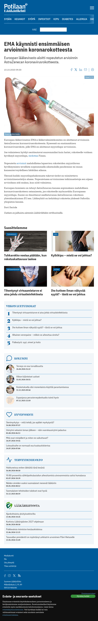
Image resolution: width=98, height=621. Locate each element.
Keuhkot (20, 19)
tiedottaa (33, 155)
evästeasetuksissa (10, 615)
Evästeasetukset (88, 593)
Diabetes (67, 19)
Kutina (56, 269)
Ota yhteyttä (9, 562)
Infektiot (44, 19)
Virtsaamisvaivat (13, 269)
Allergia (81, 19)
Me (5, 559)
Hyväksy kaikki (83, 596)
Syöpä (31, 19)
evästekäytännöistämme (13, 609)
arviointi (21, 163)
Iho (92, 19)
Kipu (56, 19)
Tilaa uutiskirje (10, 566)
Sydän (7, 19)
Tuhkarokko (11, 234)
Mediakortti (9, 555)
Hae (34, 29)
